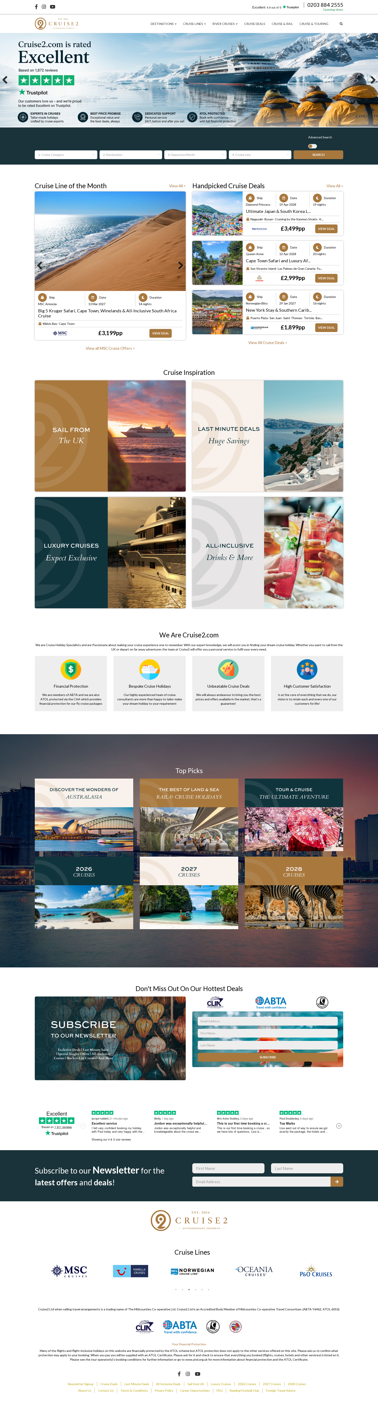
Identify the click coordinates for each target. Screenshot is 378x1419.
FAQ (220, 1390)
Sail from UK (195, 1384)
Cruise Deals (109, 1384)
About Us (84, 1390)
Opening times (333, 9)
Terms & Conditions (134, 1390)
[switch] (312, 146)
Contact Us (106, 1390)
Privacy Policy (164, 1390)
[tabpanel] (69, 1271)
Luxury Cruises (221, 1384)
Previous (6, 80)
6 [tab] (208, 1289)
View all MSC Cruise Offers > (110, 348)
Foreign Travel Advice (281, 1390)
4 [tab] (195, 1289)
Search (318, 155)
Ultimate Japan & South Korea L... (278, 211)
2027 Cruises (272, 1384)
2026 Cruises (247, 1384)
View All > (177, 185)
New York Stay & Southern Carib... (279, 310)
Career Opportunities (195, 1390)
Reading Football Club (244, 1390)
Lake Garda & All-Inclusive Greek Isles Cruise (82, 310)
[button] (163, 23)
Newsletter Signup (81, 1384)
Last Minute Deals (136, 1384)
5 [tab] (202, 1289)
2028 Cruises (297, 1384)
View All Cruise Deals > (267, 342)
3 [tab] (189, 1289)
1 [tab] (176, 1289)
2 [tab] (182, 1289)
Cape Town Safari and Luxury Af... (278, 260)
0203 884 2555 (325, 5)
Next (371, 80)
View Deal (160, 328)
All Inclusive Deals (168, 1384)
